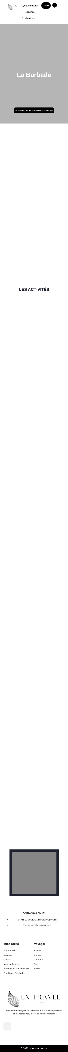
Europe (37, 955)
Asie (36, 964)
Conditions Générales (14, 973)
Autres (37, 968)
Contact (7, 959)
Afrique (37, 950)
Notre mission (10, 950)
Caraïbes (38, 959)
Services (7, 955)
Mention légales (11, 964)
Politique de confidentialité (16, 968)
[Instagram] (7, 1026)
